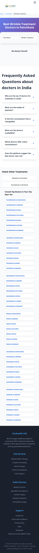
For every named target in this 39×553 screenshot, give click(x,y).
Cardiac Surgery (19, 495)
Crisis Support (19, 474)
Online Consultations (19, 470)
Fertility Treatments (20, 498)
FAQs (19, 527)
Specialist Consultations (19, 491)
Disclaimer (19, 530)
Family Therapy (19, 466)
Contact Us (19, 516)
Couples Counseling (19, 463)
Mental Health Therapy (19, 459)
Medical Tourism (19, 487)
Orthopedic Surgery (19, 502)
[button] (35, 2)
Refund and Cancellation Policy (20, 534)
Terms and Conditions (19, 519)
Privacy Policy (19, 523)
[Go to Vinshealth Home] (10, 7)
